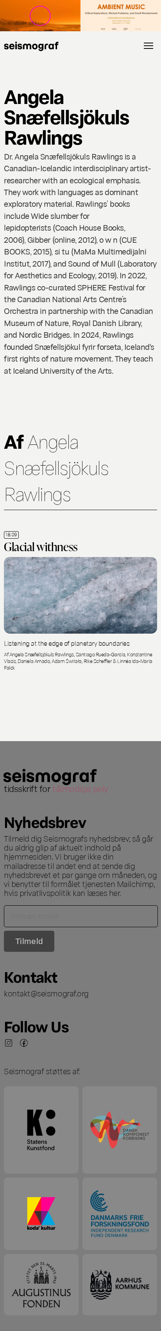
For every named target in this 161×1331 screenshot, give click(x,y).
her (114, 892)
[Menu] (148, 45)
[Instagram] (8, 1043)
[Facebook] (24, 1043)
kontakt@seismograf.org (46, 992)
